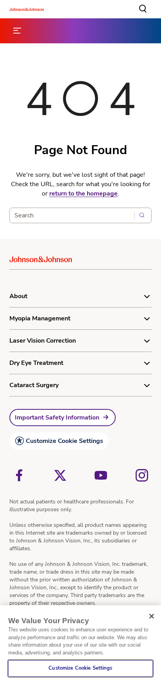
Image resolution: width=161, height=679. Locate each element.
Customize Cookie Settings (64, 441)
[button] (143, 9)
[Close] (151, 616)
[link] (62, 417)
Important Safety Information (57, 417)
